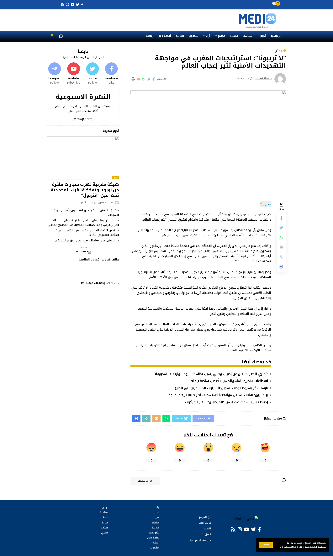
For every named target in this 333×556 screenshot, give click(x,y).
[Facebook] (111, 73)
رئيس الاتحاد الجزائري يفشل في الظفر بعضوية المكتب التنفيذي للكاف (87, 233)
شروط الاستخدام (291, 547)
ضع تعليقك (143, 481)
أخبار (116, 177)
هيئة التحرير (104, 203)
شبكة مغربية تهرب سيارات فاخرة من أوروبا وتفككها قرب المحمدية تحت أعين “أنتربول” (85, 189)
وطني (278, 50)
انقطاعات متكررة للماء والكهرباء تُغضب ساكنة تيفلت (229, 381)
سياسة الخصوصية (315, 547)
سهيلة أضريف (264, 79)
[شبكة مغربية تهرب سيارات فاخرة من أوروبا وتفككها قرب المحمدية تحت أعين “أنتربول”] (83, 157)
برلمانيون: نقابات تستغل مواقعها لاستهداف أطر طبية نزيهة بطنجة (218, 395)
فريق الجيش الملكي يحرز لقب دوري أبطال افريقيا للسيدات (85, 213)
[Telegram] (54, 73)
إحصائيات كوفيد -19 (93, 283)
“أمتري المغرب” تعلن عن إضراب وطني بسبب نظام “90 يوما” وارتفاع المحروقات (210, 374)
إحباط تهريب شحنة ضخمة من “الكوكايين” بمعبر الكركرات (226, 402)
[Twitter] (92, 73)
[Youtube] (73, 73)
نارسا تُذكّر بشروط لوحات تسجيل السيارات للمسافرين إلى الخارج (221, 388)
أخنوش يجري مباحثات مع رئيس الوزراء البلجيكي (85, 240)
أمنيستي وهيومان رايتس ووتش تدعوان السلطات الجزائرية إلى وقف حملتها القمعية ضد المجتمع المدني (83, 223)
